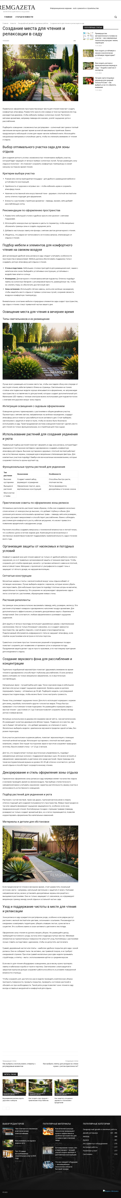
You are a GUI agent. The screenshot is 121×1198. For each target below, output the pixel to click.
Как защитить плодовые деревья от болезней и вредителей (63, 1100)
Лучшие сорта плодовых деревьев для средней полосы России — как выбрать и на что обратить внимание (105, 82)
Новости (13, 23)
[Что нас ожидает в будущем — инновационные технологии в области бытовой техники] (48, 1164)
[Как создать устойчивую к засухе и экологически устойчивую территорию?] (88, 53)
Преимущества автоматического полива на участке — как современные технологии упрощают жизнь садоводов (106, 38)
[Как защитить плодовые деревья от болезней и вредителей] (66, 1087)
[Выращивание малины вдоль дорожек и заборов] (14, 1087)
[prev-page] (4, 1108)
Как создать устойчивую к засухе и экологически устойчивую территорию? (105, 53)
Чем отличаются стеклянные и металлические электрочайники (26, 1131)
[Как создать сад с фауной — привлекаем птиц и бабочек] (40, 1087)
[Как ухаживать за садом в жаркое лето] (8, 1143)
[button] (115, 17)
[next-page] (7, 1108)
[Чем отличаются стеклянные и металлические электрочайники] (8, 1131)
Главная (5, 23)
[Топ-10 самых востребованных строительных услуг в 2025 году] (8, 1154)
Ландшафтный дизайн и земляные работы (33, 23)
